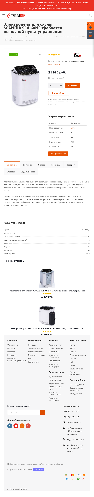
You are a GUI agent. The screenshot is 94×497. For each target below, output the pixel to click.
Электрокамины (56, 348)
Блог (30, 358)
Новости (11, 351)
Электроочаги (55, 360)
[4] (56, 55)
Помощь (32, 345)
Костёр (73, 358)
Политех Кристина (78, 355)
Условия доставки (36, 351)
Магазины (12, 355)
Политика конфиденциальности (17, 359)
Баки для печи (76, 393)
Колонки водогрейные (55, 393)
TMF (71, 362)
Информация (35, 340)
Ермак (72, 365)
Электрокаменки (78, 340)
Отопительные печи (55, 387)
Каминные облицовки (54, 356)
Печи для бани (77, 380)
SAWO (72, 348)
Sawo (73, 128)
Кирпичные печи (56, 383)
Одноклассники (22, 425)
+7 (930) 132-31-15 (71, 411)
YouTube (15, 425)
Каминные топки (56, 345)
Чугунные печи (56, 376)
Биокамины (54, 351)
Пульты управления (75, 373)
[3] (54, 55)
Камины (53, 340)
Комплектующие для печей (77, 389)
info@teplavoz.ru (74, 422)
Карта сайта (33, 362)
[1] (49, 55)
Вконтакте (9, 425)
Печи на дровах (77, 384)
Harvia (72, 345)
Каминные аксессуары (54, 365)
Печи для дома (56, 372)
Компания (12, 340)
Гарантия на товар (36, 355)
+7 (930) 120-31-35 (71, 416)
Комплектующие (77, 369)
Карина (73, 351)
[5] (59, 55)
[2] (52, 55)
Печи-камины (55, 380)
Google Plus (28, 425)
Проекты (11, 348)
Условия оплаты (35, 348)
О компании (12, 345)
